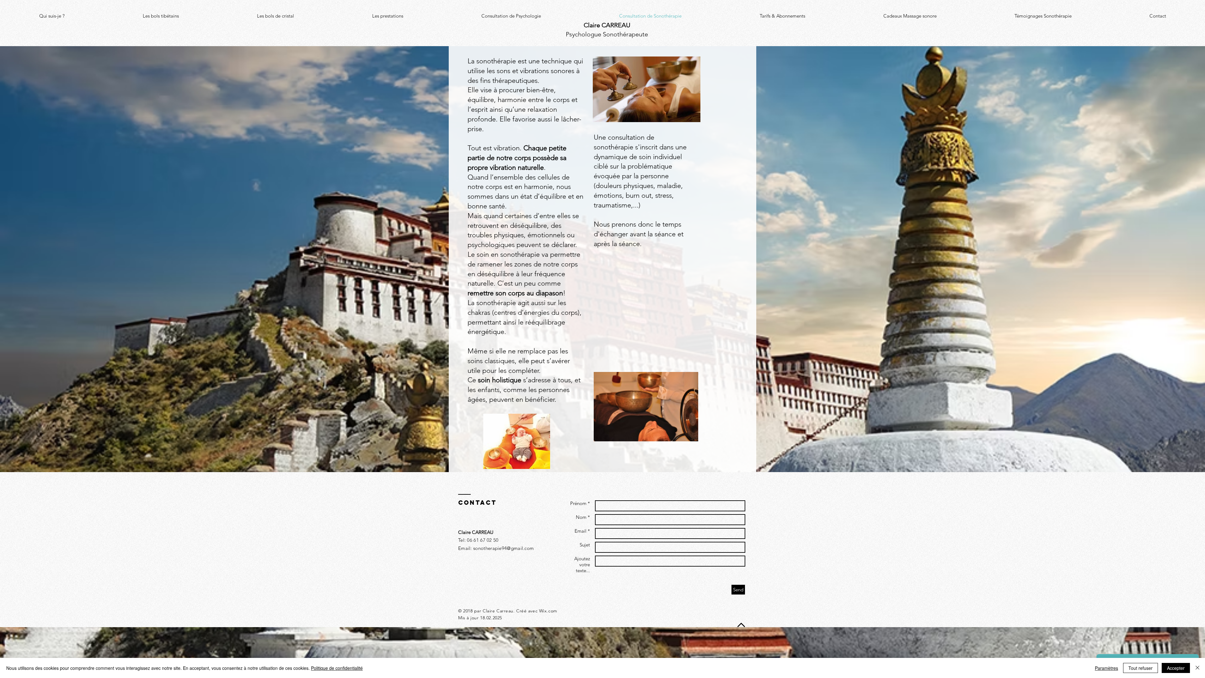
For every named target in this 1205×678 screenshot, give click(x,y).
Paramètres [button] (1106, 668)
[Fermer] (1197, 668)
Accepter (1176, 668)
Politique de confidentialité (337, 668)
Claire (607, 25)
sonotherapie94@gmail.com (503, 548)
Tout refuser (1140, 668)
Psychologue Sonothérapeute (607, 34)
